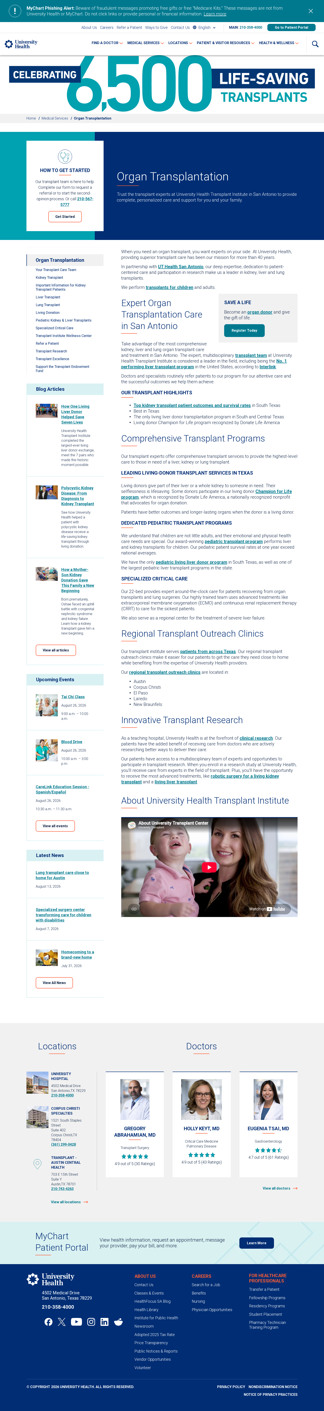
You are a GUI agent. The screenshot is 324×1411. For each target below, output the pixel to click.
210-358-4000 (251, 27)
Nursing (198, 1301)
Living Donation (48, 313)
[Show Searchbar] (315, 44)
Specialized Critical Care (54, 328)
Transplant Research (51, 351)
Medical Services (55, 118)
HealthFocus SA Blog (152, 1301)
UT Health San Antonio (180, 266)
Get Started (65, 217)
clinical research (256, 738)
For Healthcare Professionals (268, 1278)
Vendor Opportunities (152, 1359)
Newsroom (144, 1326)
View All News (54, 983)
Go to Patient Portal (291, 27)
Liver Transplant (48, 297)
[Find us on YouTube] (76, 1322)
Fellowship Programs (267, 1297)
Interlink (268, 366)
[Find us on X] (61, 1322)
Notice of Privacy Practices (271, 1394)
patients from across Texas (208, 651)
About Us (89, 27)
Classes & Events (149, 1293)
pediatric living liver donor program (191, 562)
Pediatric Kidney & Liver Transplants (63, 320)
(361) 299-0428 (63, 1144)
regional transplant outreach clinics (165, 672)
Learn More (256, 1243)
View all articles (56, 650)
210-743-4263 (62, 1189)
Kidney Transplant (49, 277)
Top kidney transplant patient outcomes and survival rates (192, 405)
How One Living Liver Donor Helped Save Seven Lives (75, 414)
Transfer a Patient (264, 1289)
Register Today (244, 330)
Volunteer (142, 1367)
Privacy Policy (231, 1387)
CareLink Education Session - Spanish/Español (62, 789)
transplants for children (169, 287)
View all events (55, 826)
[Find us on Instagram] (91, 1322)
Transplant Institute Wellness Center (64, 336)
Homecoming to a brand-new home (77, 955)
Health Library (146, 1309)
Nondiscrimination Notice (273, 1387)
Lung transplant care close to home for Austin (62, 875)
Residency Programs (267, 1306)
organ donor (259, 312)
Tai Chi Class (73, 696)
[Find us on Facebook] (48, 1322)
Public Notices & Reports (156, 1351)
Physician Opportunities (212, 1309)
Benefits (199, 1293)
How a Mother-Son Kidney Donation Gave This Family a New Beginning (77, 580)
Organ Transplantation (60, 260)
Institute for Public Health (156, 1318)
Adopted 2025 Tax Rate (154, 1334)
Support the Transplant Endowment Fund (62, 369)
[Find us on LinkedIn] (104, 1322)
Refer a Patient (129, 27)
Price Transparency (151, 1342)
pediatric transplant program (234, 541)
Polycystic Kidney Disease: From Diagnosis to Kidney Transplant (77, 496)
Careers (107, 27)
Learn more (215, 14)
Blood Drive (71, 741)
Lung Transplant (48, 305)
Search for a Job (206, 1284)
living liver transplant (176, 781)
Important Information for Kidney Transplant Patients (61, 287)
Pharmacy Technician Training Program (267, 1325)
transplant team (251, 355)
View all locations (66, 1202)
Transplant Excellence (52, 359)
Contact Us (180, 27)
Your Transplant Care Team (56, 270)
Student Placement (265, 1314)
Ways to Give (156, 27)
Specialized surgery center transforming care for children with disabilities (63, 915)
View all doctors (277, 1188)
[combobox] (204, 27)
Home (31, 118)
